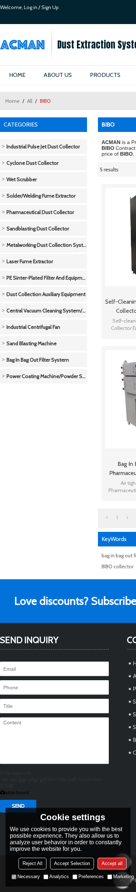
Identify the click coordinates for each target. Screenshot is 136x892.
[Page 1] (106, 517)
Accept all (112, 863)
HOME (17, 74)
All (29, 101)
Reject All (32, 863)
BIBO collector (117, 566)
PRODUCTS (105, 74)
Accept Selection (72, 863)
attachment (17, 792)
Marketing (123, 876)
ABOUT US (58, 74)
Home (12, 101)
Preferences (91, 876)
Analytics (59, 876)
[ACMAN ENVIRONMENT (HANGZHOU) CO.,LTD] (25, 44)
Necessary (28, 876)
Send (18, 806)
